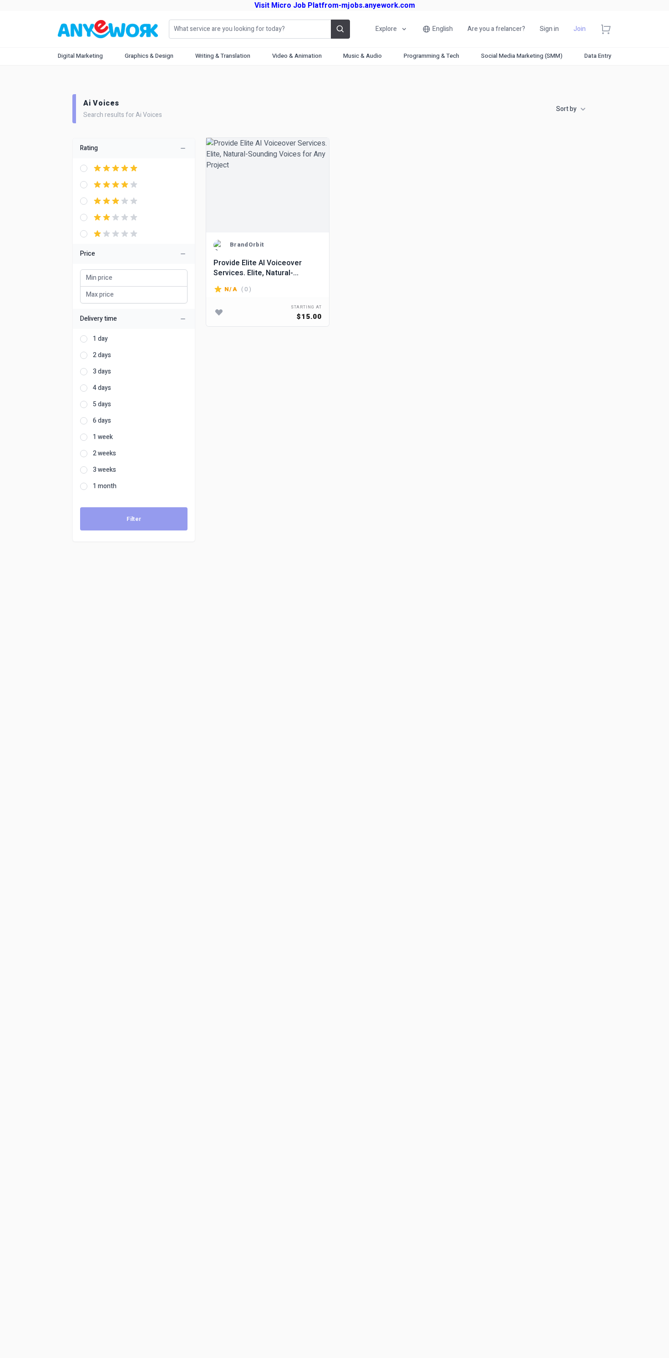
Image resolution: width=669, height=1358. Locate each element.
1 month (105, 486)
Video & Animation (297, 55)
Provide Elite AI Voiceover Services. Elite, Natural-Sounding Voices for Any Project (257, 268)
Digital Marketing (80, 55)
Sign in (549, 29)
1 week (103, 437)
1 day (100, 338)
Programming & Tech (431, 55)
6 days (102, 420)
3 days (102, 371)
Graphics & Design (149, 55)
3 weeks (104, 470)
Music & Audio (362, 55)
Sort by (566, 109)
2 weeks (104, 453)
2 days (102, 355)
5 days (102, 404)
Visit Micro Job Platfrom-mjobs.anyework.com (334, 5)
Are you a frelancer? (496, 29)
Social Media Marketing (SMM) (522, 55)
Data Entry (597, 55)
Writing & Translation (222, 55)
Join (579, 29)
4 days (102, 388)
